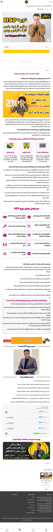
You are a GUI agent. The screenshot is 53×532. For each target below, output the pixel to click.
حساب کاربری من (30, 507)
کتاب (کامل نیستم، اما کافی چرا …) (37, 398)
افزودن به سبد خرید (26, 51)
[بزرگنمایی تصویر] (48, 39)
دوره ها (46, 9)
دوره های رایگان (40, 9)
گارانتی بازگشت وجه (30, 513)
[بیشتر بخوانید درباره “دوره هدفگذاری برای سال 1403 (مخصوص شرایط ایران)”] (50, 478)
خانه (51, 9)
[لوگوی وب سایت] (26, 2)
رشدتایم (36, 381)
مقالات (33, 497)
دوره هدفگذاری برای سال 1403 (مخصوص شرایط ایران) (46, 482)
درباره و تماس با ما (30, 500)
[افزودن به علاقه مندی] (42, 474)
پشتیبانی (32, 505)
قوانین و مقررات (31, 502)
